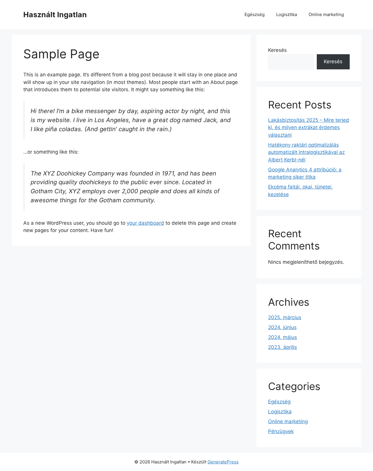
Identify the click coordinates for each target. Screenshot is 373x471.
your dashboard (145, 223)
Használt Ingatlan (55, 14)
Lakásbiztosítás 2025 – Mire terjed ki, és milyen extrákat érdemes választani (308, 127)
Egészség (254, 14)
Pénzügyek (281, 431)
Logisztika (286, 14)
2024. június (282, 327)
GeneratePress (223, 462)
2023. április (282, 347)
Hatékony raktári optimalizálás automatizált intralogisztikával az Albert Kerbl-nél (306, 152)
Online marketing (326, 14)
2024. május (282, 337)
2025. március (284, 317)
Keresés (277, 50)
